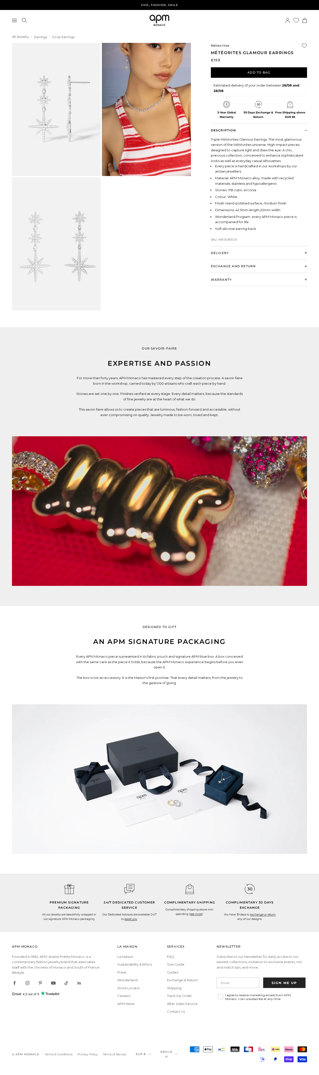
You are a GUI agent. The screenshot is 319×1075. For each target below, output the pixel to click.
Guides (172, 972)
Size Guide (175, 964)
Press (121, 972)
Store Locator (128, 988)
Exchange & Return (182, 980)
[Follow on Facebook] (14, 983)
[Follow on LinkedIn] (79, 983)
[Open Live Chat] (129, 889)
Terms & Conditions (59, 1054)
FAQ (170, 957)
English (166, 1054)
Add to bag (258, 72)
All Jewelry (20, 37)
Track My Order (179, 996)
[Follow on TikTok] (66, 983)
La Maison (125, 957)
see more (196, 914)
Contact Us (176, 1011)
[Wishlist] (296, 20)
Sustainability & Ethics (134, 964)
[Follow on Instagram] (27, 983)
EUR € (141, 1054)
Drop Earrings (63, 37)
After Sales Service (182, 1004)
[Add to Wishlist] (304, 46)
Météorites (220, 45)
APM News (126, 1004)
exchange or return (263, 914)
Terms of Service (114, 1054)
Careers (123, 996)
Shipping (174, 988)
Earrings (40, 37)
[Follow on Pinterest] (40, 983)
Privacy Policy (88, 1054)
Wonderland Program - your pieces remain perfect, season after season (159, 5)
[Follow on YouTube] (53, 983)
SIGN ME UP (284, 983)
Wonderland (127, 980)
